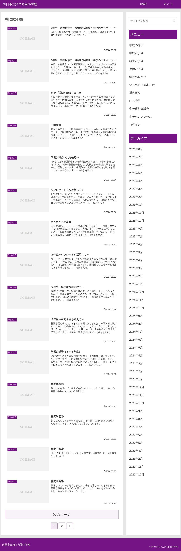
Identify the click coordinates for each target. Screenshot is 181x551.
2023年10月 (136, 403)
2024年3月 (136, 363)
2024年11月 (136, 299)
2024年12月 (136, 292)
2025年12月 (136, 212)
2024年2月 (136, 371)
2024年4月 (136, 355)
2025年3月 (136, 268)
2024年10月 (136, 307)
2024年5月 (136, 347)
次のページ (62, 514)
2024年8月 (136, 323)
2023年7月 (136, 426)
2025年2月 (136, 276)
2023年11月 (136, 395)
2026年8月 (136, 149)
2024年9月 (136, 315)
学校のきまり (137, 76)
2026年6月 (136, 165)
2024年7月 (136, 331)
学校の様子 (136, 45)
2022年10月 (136, 474)
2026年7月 (136, 157)
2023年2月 (136, 458)
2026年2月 (136, 196)
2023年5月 (136, 442)
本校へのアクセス (140, 116)
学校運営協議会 (139, 108)
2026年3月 (136, 188)
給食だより (136, 61)
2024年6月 (136, 339)
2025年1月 (136, 284)
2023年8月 (136, 419)
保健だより (136, 69)
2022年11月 (136, 466)
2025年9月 (136, 228)
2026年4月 (136, 180)
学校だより (136, 53)
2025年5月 (136, 252)
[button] (174, 20)
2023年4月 (136, 450)
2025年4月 (136, 260)
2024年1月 (136, 379)
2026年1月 (136, 204)
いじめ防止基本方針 (142, 84)
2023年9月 (136, 411)
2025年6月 (136, 244)
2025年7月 (136, 236)
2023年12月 (136, 387)
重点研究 (135, 92)
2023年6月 (136, 434)
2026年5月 (136, 173)
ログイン (135, 124)
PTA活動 (134, 100)
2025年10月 (136, 220)
